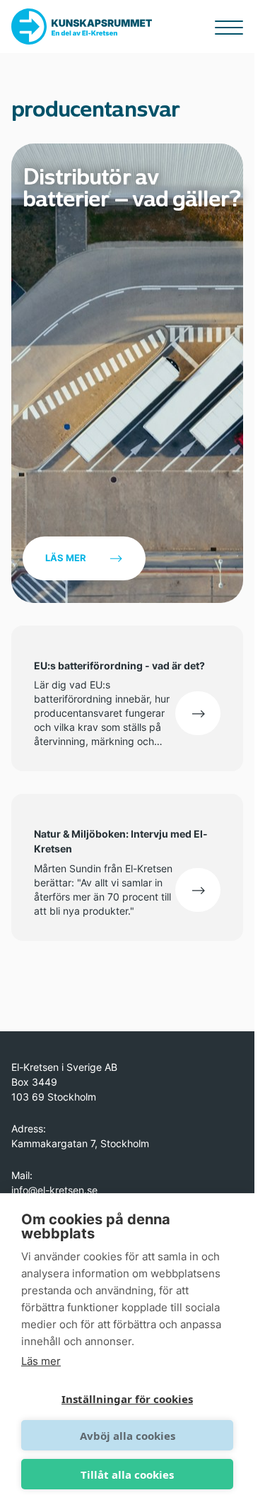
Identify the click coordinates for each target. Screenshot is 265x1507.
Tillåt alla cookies (127, 1474)
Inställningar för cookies (127, 1399)
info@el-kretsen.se (54, 1190)
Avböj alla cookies (127, 1436)
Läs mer (65, 557)
